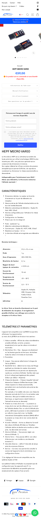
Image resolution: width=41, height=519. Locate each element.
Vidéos (21, 6)
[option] (20, 21)
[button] (21, 14)
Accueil (19, 66)
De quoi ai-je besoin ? (9, 6)
